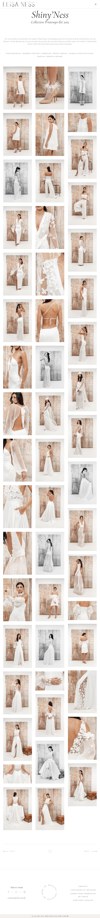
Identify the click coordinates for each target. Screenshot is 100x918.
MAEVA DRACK (60, 53)
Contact (83, 886)
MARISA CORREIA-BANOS (50, 56)
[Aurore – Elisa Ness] (82, 296)
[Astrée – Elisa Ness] (82, 157)
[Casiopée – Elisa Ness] (82, 529)
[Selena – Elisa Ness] (17, 599)
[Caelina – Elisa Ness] (17, 646)
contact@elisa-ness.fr (17, 897)
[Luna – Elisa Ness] (17, 739)
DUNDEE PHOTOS (31, 53)
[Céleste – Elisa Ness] (17, 88)
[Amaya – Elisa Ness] (49, 460)
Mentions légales (83, 900)
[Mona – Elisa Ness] (17, 227)
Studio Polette (62, 916)
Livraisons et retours (83, 890)
